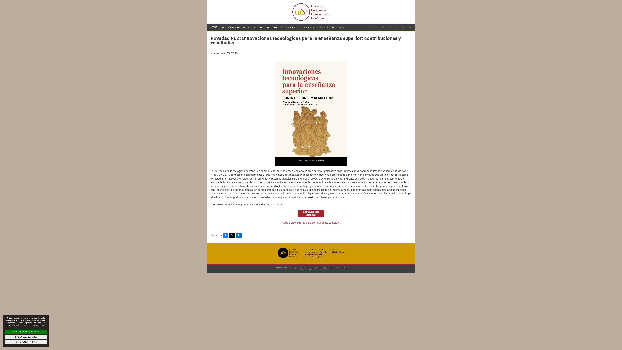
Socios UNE (341, 268)
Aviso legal (293, 268)
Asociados (234, 27)
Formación (307, 27)
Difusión (272, 27)
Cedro (319, 270)
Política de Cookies (306, 268)
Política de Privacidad (324, 268)
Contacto (342, 27)
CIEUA (246, 27)
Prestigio (258, 27)
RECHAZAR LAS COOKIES (26, 342)
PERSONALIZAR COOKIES (26, 337)
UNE (223, 27)
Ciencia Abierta (289, 27)
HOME (213, 27)
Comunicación (325, 27)
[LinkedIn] (239, 235)
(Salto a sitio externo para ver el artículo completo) (311, 222)
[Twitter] (232, 235)
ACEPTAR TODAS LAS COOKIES (26, 332)
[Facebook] (225, 235)
